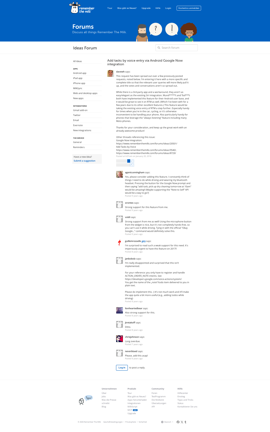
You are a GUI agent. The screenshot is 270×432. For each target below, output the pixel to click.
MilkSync (77, 88)
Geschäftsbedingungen (113, 422)
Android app (79, 73)
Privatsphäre (130, 422)
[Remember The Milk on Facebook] (178, 422)
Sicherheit (143, 422)
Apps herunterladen (137, 399)
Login (168, 8)
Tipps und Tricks (185, 399)
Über (104, 393)
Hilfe (158, 8)
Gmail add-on (80, 110)
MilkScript (132, 406)
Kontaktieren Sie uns (187, 406)
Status (180, 403)
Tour (109, 8)
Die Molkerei (158, 399)
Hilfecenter (182, 393)
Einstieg (181, 396)
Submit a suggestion (84, 160)
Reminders (79, 147)
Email (76, 120)
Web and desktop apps (85, 93)
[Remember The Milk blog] (185, 422)
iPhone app (79, 83)
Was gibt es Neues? (127, 8)
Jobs (104, 396)
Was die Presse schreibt (109, 401)
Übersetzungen (159, 403)
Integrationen (134, 403)
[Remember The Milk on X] (182, 422)
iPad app (77, 78)
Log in (122, 367)
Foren (154, 393)
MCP (132, 410)
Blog (104, 406)
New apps (78, 98)
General (77, 142)
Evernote (78, 125)
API (153, 406)
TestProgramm (159, 396)
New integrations (82, 130)
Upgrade (146, 8)
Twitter (77, 115)
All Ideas (77, 61)
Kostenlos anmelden (188, 8)
